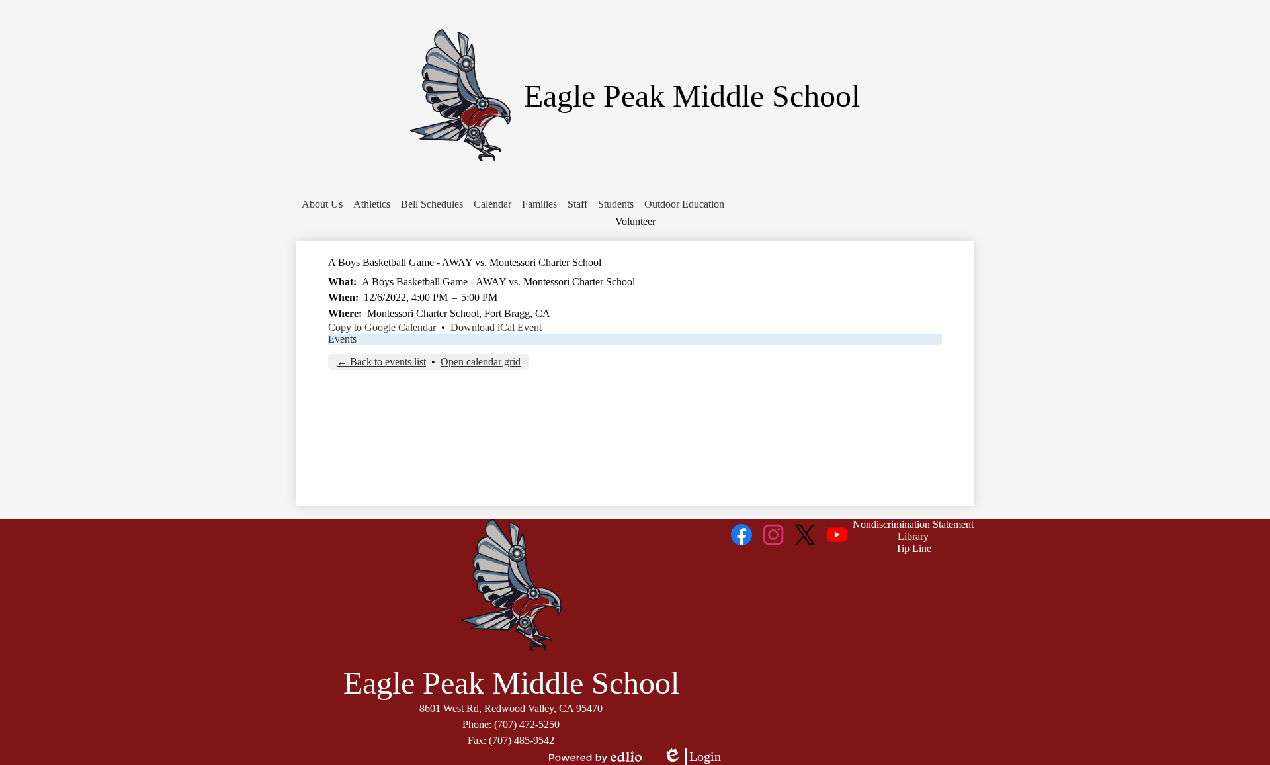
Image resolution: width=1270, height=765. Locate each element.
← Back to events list (381, 361)
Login (692, 757)
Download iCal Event (496, 327)
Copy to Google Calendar (382, 327)
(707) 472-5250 (527, 724)
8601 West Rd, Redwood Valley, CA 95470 (511, 708)
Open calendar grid (481, 361)
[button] (322, 204)
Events (342, 339)
